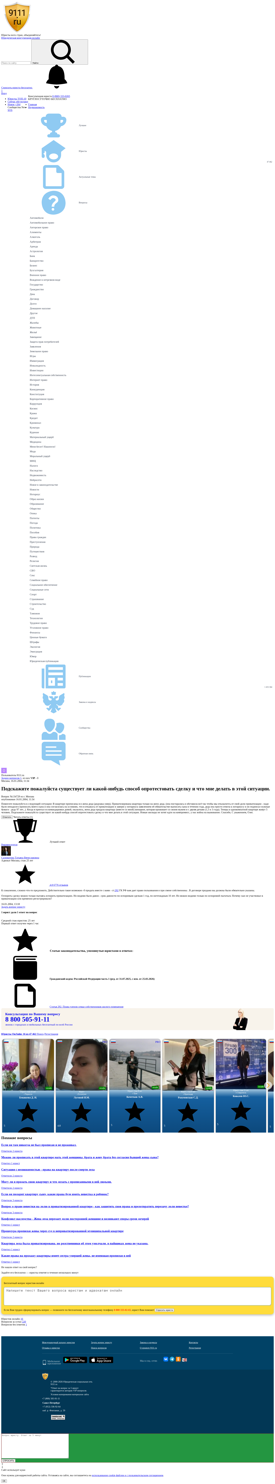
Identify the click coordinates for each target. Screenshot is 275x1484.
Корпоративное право (42, 399)
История (34, 384)
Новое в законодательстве (44, 484)
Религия (34, 561)
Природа (34, 546)
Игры (33, 356)
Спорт (33, 594)
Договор (34, 299)
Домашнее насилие (40, 308)
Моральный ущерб (40, 456)
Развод (33, 556)
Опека (33, 513)
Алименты (35, 232)
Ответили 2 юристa (11, 1151)
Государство (36, 284)
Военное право (38, 275)
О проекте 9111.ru (148, 1348)
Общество (35, 508)
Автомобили (37, 218)
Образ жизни (37, 499)
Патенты (34, 518)
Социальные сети (39, 589)
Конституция (37, 394)
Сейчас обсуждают (18, 101)
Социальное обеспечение (43, 585)
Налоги (34, 465)
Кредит (34, 418)
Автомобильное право (42, 222)
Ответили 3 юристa (11, 1200)
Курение (34, 432)
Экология (35, 646)
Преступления (37, 542)
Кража (33, 413)
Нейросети (36, 480)
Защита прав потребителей (44, 341)
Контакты (193, 1342)
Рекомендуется (9, 844)
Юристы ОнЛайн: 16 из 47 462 (19, 1034)
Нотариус (35, 494)
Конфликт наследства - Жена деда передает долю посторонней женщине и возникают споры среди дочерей (75, 1218)
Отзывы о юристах (51, 1348)
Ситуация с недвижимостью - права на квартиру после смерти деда (48, 1169)
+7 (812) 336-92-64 (51, 1407)
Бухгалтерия (36, 270)
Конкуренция (37, 389)
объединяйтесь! (32, 35)
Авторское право (39, 227)
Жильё (33, 332)
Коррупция (36, 403)
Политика (35, 527)
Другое (34, 313)
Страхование (37, 599)
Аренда (34, 246)
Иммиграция (37, 361)
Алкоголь (35, 237)
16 (22, 1319)
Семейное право (39, 580)
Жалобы (34, 322)
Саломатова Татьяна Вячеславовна (20, 857)
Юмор (33, 656)
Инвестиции (36, 370)
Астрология (36, 251)
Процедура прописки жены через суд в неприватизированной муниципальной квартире (62, 1231)
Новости (34, 489)
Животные (35, 327)
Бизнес (33, 265)
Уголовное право (39, 627)
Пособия (34, 532)
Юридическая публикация (44, 661)
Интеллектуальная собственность (48, 375)
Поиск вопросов (99, 1348)
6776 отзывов (58, 885)
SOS (10, 110)
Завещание (36, 337)
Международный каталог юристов (58, 1342)
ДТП (32, 318)
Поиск (40, 1034)
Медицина (35, 442)
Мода (33, 451)
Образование (37, 504)
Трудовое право (38, 623)
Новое (14, 104)
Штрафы (34, 642)
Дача (32, 294)
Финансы (35, 632)
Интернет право (38, 380)
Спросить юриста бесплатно (17, 87)
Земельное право (39, 351)
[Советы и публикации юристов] (17, 32)
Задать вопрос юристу (13, 907)
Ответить (7, 817)
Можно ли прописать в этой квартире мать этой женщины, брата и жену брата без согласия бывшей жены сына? (80, 1157)
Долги (33, 303)
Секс (32, 575)
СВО (32, 570)
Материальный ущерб (42, 437)
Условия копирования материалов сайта (70, 1394)
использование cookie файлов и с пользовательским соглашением (127, 1475)
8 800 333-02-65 (122, 1310)
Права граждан (38, 537)
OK (4, 1481)
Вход (4, 93)
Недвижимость (38, 475)
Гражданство (37, 289)
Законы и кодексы (148, 1342)
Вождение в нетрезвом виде (45, 279)
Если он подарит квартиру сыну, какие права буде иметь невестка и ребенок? (55, 1194)
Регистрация (51, 1034)
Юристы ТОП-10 (17, 98)
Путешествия (37, 551)
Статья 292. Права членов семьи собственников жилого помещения (86, 1006)
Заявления (35, 346)
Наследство (36, 470)
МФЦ (33, 461)
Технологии (36, 618)
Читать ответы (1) (23, 817)
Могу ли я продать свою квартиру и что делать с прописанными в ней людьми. (56, 1181)
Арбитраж (35, 241)
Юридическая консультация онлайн (20, 38)
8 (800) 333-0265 (61, 96)
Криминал (35, 422)
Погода (34, 523)
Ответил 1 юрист (10, 1163)
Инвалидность (38, 365)
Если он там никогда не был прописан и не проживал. (39, 1145)
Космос (34, 408)
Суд (32, 608)
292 (117, 890)
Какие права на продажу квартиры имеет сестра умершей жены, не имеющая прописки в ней (66, 1255)
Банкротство (36, 260)
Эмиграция (36, 651)
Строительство (38, 604)
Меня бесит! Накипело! (42, 446)
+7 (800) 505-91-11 (51, 1398)
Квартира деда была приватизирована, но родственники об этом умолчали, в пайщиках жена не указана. (74, 1243)
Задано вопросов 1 (11, 778)
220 (24, 1321)
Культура (34, 427)
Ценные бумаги (38, 637)
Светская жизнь (38, 565)
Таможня (35, 613)
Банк (32, 256)
